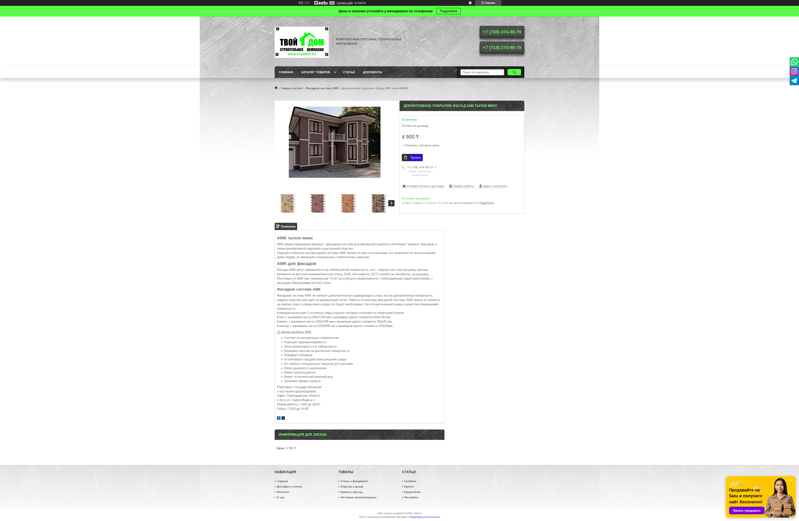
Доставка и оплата (289, 486)
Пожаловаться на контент (424, 517)
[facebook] (278, 418)
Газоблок (410, 481)
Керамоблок (412, 492)
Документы (372, 72)
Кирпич (409, 486)
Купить (416, 157)
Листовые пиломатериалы (358, 497)
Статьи (349, 72)
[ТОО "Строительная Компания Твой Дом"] (302, 41)
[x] (283, 418)
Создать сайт (345, 2)
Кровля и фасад (351, 492)
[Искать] (514, 72)
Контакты (283, 492)
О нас (281, 497)
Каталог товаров (315, 72)
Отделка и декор (351, 486)
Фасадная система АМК (322, 88)
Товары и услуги (291, 88)
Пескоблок (411, 497)
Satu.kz (418, 513)
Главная (286, 72)
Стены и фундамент (354, 481)
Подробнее (448, 11)
